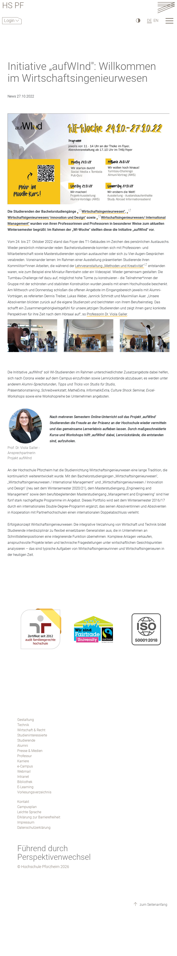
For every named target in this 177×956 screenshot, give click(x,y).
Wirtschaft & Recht (31, 730)
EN (155, 20)
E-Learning (25, 787)
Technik (23, 725)
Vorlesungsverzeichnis (34, 792)
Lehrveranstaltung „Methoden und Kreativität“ (109, 266)
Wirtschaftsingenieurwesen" (103, 211)
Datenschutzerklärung (34, 827)
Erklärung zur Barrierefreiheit (38, 817)
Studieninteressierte (32, 735)
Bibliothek (24, 782)
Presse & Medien (30, 751)
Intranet (23, 777)
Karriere (23, 761)
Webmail (24, 771)
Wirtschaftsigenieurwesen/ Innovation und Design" (47, 217)
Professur (24, 756)
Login (10, 20)
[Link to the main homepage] (166, 7)
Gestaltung (25, 720)
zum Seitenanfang (153, 905)
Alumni (22, 746)
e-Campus (25, 766)
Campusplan (27, 807)
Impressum (25, 822)
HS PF (13, 6)
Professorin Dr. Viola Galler (107, 314)
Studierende (26, 740)
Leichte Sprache (29, 812)
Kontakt (23, 802)
